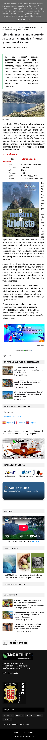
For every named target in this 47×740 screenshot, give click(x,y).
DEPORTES (29, 716)
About (23, 732)
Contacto (30, 732)
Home (16, 732)
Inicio (4, 27)
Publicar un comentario (12, 416)
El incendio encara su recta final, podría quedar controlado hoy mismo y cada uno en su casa (27, 626)
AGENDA (35, 541)
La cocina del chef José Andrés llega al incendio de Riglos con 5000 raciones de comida (29, 614)
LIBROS (10, 27)
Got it (31, 20)
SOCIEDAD (7, 719)
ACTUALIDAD (8, 716)
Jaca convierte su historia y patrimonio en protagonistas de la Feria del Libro (28, 369)
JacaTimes (30, 736)
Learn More (20, 20)
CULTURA (19, 716)
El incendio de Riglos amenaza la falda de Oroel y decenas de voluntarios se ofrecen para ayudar (29, 602)
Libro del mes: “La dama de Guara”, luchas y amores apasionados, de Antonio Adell (28, 394)
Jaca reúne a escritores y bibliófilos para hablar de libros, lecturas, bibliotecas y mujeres (28, 382)
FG (5, 47)
